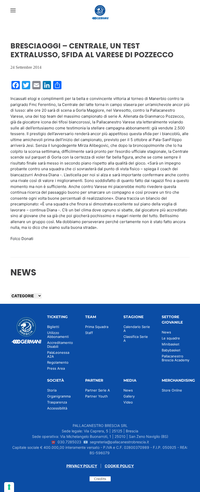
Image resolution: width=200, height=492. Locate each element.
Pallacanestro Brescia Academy (175, 358)
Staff (89, 333)
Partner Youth (96, 396)
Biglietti (53, 327)
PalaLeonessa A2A (58, 354)
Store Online (172, 390)
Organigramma (59, 396)
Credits (100, 479)
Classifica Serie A (135, 339)
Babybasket (171, 350)
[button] (13, 10)
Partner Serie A (97, 390)
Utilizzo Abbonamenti (58, 335)
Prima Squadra (96, 327)
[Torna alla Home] (100, 10)
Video (128, 402)
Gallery (129, 396)
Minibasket (170, 344)
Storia (52, 390)
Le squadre (171, 338)
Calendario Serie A (136, 329)
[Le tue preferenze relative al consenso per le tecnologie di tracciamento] (9, 487)
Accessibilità (57, 408)
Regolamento (57, 362)
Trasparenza (57, 402)
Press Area (56, 368)
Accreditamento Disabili (60, 344)
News (166, 332)
